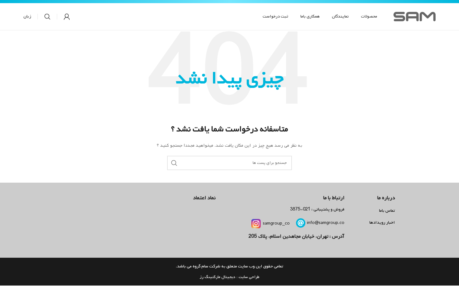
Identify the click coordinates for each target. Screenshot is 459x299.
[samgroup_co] (256, 223)
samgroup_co (276, 223)
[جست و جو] (47, 16)
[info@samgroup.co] (300, 223)
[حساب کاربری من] (67, 16)
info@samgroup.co (325, 223)
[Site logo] (414, 16)
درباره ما (386, 198)
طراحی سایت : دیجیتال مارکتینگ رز (229, 277)
